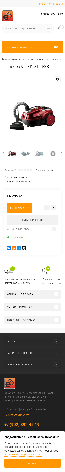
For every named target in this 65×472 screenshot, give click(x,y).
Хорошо (32, 463)
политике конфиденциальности (23, 454)
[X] (24, 248)
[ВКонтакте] (8, 248)
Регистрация (55, 3)
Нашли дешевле (20, 229)
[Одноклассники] (14, 248)
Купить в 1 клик (32, 220)
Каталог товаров (19, 47)
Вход (42, 3)
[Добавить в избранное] (57, 79)
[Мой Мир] (19, 248)
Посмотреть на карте (16, 415)
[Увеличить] (32, 115)
